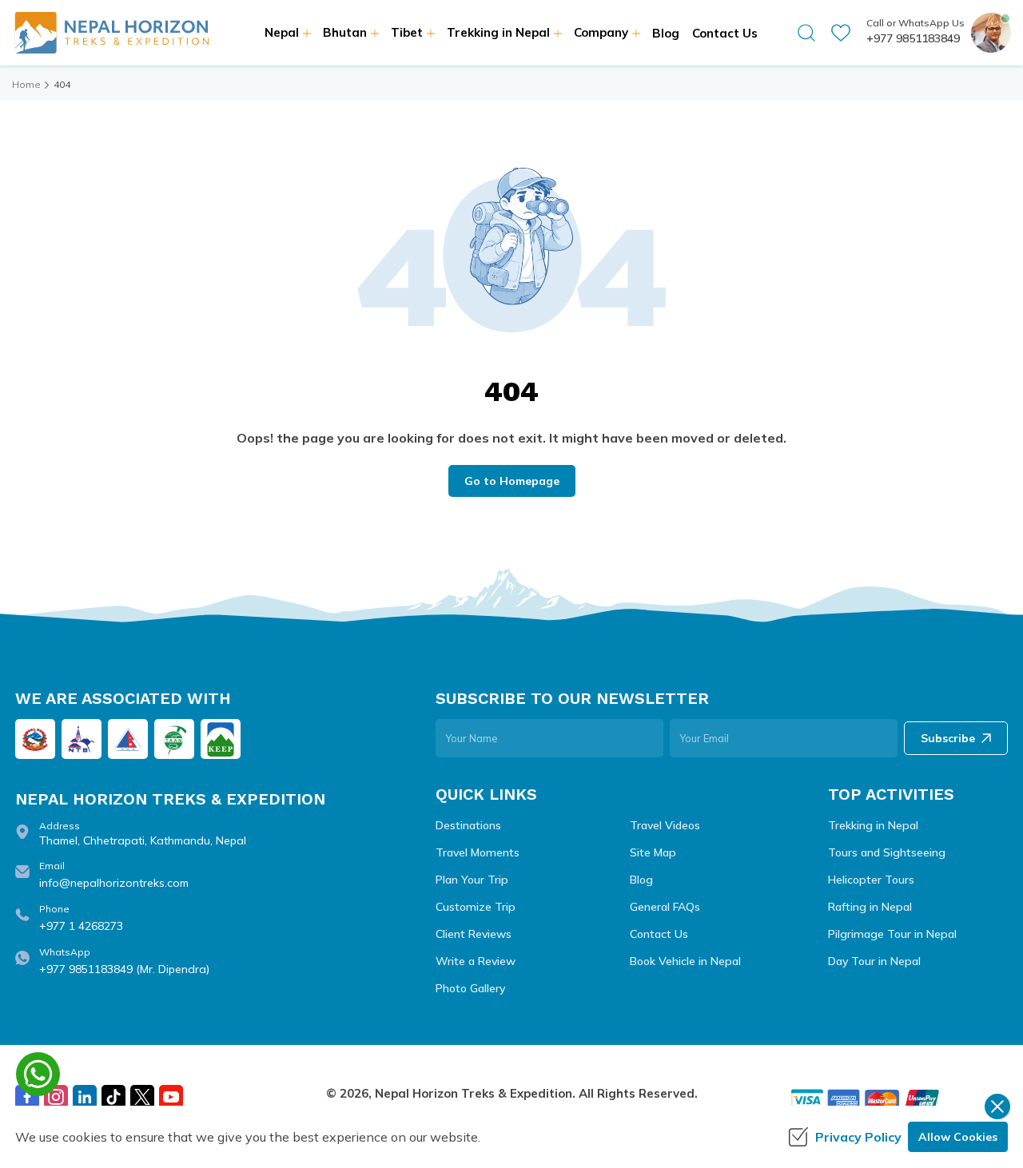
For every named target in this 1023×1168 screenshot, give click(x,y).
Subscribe (948, 738)
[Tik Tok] (113, 1097)
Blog (665, 33)
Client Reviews (474, 934)
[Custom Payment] (898, 1100)
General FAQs (665, 907)
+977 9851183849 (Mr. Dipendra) (124, 969)
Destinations (468, 825)
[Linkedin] (85, 1097)
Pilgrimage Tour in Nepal (892, 934)
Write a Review (475, 961)
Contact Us (725, 33)
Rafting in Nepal (870, 907)
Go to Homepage (511, 481)
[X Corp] (142, 1097)
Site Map (653, 852)
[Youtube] (171, 1097)
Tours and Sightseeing (886, 852)
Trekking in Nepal (873, 825)
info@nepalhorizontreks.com (114, 883)
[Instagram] (56, 1097)
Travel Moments (477, 852)
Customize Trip (475, 907)
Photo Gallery (470, 988)
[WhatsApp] (38, 1074)
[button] (806, 33)
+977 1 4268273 (81, 926)
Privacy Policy (858, 1137)
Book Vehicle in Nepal (685, 961)
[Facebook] (27, 1097)
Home (26, 84)
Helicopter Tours (871, 879)
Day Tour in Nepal (874, 961)
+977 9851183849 (913, 38)
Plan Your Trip (472, 879)
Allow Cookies (957, 1137)
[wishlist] (840, 32)
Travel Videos (665, 825)
